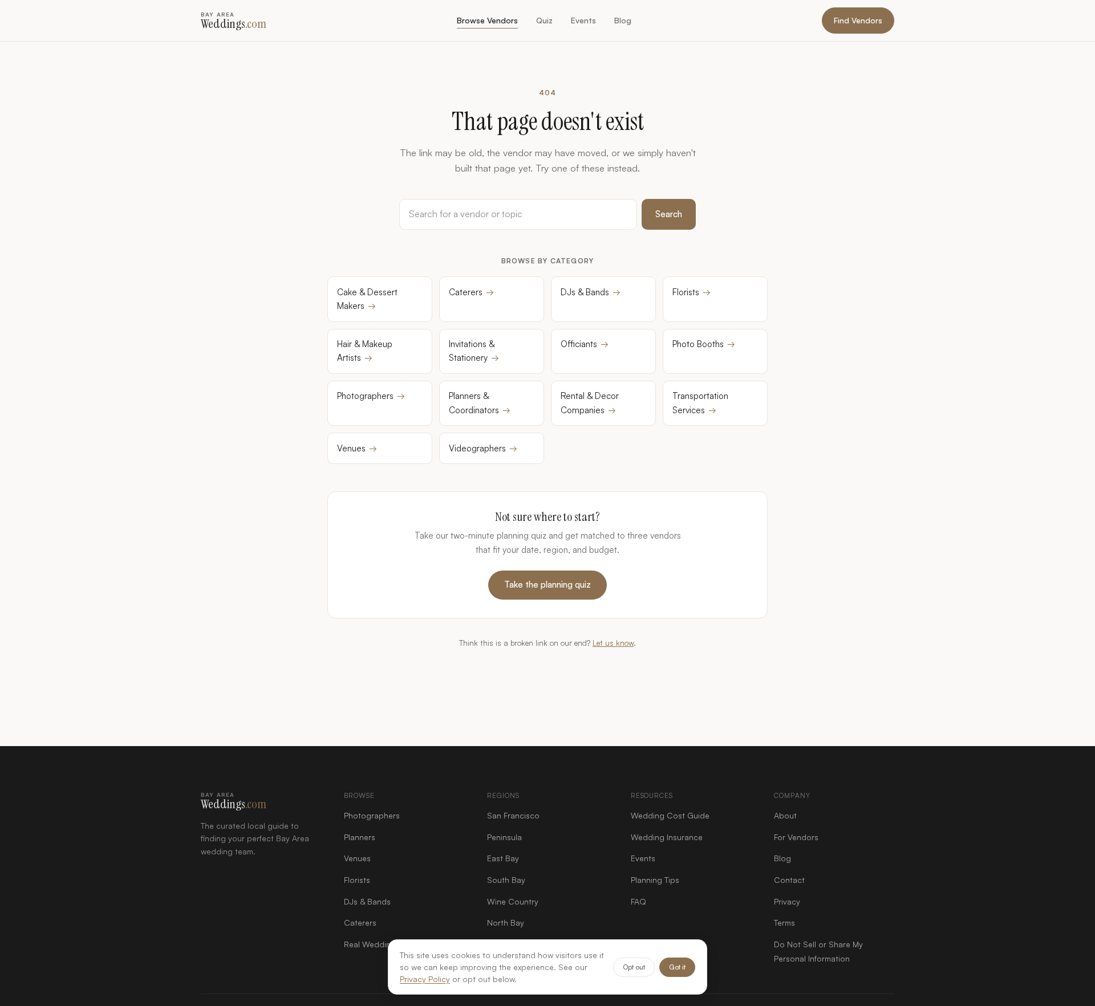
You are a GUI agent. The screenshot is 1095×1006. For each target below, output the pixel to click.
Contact (789, 880)
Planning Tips (655, 880)
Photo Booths (703, 344)
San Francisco (513, 815)
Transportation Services (700, 402)
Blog (622, 20)
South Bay (506, 880)
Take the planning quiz (547, 584)
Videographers (483, 448)
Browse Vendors (487, 20)
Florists (691, 292)
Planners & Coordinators (479, 402)
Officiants (585, 344)
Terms (784, 922)
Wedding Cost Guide (670, 815)
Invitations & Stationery (474, 351)
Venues (357, 448)
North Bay (505, 922)
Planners (359, 837)
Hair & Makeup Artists (364, 351)
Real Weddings (372, 944)
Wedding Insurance (667, 837)
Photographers (371, 395)
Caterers (471, 292)
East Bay (503, 858)
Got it (677, 967)
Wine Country (512, 901)
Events (583, 20)
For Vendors (796, 837)
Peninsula (504, 837)
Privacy (787, 901)
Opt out (634, 967)
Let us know (613, 642)
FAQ (638, 901)
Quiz (544, 20)
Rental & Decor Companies (590, 402)
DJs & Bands (590, 292)
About (785, 815)
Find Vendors (858, 20)
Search (668, 214)
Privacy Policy (425, 979)
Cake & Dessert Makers (367, 299)
